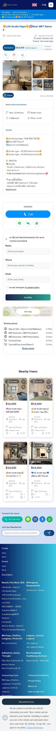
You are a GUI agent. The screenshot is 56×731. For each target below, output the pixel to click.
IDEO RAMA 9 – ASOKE (11, 606)
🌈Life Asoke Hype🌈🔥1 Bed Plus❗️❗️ (15, 474)
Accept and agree (16, 287)
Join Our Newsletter (12, 527)
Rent (4, 556)
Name (8, 245)
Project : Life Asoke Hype (43, 41)
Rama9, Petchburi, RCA (13, 582)
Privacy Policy (34, 680)
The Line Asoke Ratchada (13, 629)
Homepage (6, 12)
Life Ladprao (32, 643)
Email (8, 273)
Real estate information (16, 104)
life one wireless (9, 643)
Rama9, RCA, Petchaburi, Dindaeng (15, 14)
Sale (4, 552)
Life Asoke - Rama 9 (11, 587)
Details (9, 130)
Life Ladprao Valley (35, 646)
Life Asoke (6, 621)
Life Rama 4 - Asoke (35, 590)
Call (30, 214)
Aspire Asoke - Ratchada (37, 660)
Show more (28, 348)
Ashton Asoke (8, 664)
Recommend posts (20, 12)
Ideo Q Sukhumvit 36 (11, 668)
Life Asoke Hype (37, 14)
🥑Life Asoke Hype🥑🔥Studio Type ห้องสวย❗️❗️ (40, 410)
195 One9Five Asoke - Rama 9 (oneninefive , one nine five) (14, 598)
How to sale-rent (36, 691)
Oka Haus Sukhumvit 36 (12, 660)
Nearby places (10, 323)
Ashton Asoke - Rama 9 (12, 625)
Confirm (28, 297)
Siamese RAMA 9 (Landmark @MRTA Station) (10, 614)
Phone (9, 259)
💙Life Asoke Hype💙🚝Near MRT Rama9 (40, 474)
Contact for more (10, 513)
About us (32, 686)
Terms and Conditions (38, 675)
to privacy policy (32, 287)
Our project (7, 574)
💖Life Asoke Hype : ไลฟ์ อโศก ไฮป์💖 (14, 410)
